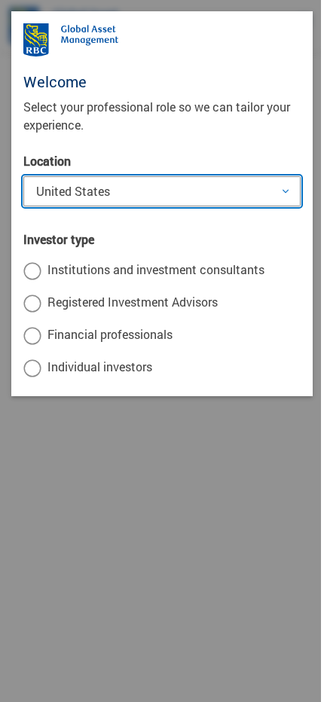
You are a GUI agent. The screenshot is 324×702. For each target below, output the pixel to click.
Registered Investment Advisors (132, 302)
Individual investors (99, 366)
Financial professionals (110, 334)
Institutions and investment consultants (155, 269)
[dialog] (162, 351)
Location (47, 161)
